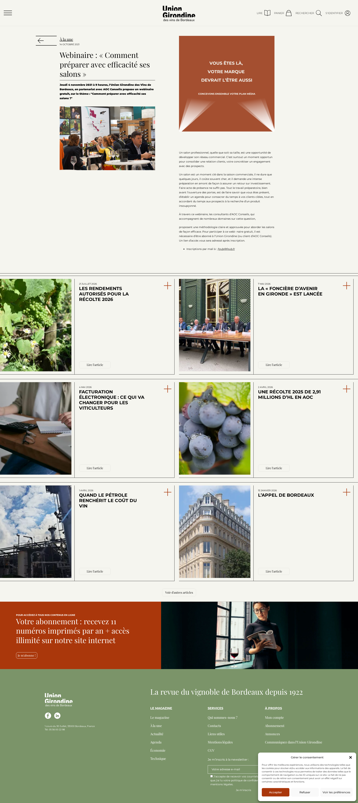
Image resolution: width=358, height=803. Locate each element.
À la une (66, 39)
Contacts (214, 725)
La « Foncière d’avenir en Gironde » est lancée (290, 289)
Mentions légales (220, 742)
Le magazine (159, 717)
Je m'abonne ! (27, 655)
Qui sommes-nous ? (222, 717)
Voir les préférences (336, 792)
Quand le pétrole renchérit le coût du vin (108, 499)
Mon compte (274, 717)
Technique (158, 758)
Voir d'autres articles (179, 592)
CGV (211, 750)
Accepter (275, 792)
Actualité (156, 734)
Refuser (304, 792)
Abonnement (274, 725)
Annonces (272, 734)
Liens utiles (216, 734)
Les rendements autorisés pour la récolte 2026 (104, 292)
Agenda (155, 742)
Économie (157, 750)
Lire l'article (95, 365)
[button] (350, 757)
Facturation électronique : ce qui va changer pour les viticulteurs (111, 398)
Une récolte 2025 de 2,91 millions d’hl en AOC (289, 393)
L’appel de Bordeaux (286, 493)
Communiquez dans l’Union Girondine (293, 742)
